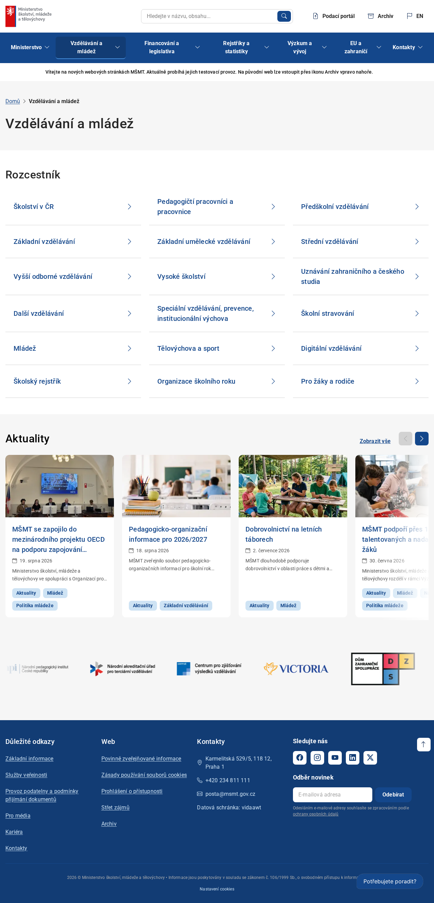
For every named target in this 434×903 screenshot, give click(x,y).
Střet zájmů (115, 807)
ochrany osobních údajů (315, 814)
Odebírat (393, 794)
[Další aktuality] (422, 438)
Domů (12, 101)
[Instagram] (317, 758)
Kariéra (14, 832)
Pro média (18, 815)
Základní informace (29, 758)
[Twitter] (370, 758)
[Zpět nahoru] (424, 744)
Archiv (109, 824)
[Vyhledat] (284, 16)
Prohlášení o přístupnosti (132, 791)
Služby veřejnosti (26, 775)
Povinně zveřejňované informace (141, 758)
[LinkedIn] (352, 758)
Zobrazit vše (375, 441)
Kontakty (16, 848)
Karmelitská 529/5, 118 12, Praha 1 (238, 762)
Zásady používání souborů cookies (144, 775)
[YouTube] (335, 758)
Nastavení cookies (217, 889)
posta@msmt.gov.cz (230, 794)
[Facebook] (300, 758)
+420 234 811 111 (227, 780)
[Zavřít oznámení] (418, 72)
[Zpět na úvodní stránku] (29, 16)
